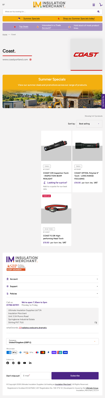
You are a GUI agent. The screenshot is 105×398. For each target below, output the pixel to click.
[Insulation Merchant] (49, 5)
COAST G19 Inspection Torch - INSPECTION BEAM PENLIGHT (56, 176)
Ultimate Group (92, 388)
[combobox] (52, 12)
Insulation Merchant (63, 384)
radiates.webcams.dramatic (33, 327)
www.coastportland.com (15, 59)
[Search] (99, 11)
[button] (3, 4)
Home (5, 34)
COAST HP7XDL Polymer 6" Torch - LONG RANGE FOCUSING (86, 176)
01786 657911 (12, 305)
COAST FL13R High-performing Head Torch (53, 237)
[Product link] (56, 161)
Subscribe (75, 375)
